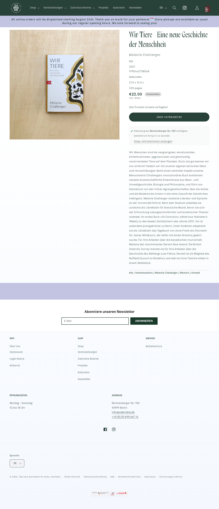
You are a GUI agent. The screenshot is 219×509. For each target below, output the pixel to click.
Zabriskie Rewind (88, 358)
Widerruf (15, 365)
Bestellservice (154, 346)
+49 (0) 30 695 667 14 (125, 416)
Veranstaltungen (87, 352)
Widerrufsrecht (72, 477)
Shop (81, 346)
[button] (34, 8)
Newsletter (84, 379)
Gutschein (83, 372)
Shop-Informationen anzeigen (153, 141)
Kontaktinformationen (129, 477)
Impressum (16, 352)
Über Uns (15, 346)
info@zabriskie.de (123, 412)
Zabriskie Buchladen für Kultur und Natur (40, 477)
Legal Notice (17, 358)
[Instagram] (185, 8)
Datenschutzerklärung (95, 477)
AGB (112, 477)
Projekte (83, 365)
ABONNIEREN (144, 321)
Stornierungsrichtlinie (170, 477)
